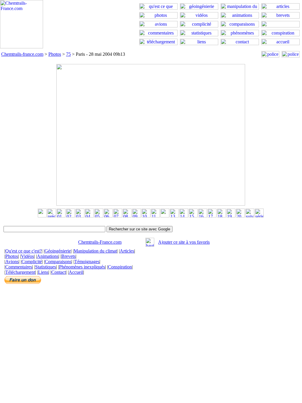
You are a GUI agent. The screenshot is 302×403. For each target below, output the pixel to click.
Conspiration (120, 266)
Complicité (32, 261)
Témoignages (86, 261)
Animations (47, 256)
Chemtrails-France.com (100, 242)
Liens (43, 272)
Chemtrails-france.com (22, 54)
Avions (12, 261)
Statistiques (45, 266)
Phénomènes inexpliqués (82, 266)
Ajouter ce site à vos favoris (184, 242)
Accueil (76, 272)
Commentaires (18, 266)
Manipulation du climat (95, 250)
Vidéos (27, 256)
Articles (127, 250)
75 (68, 54)
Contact (58, 272)
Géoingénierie (58, 250)
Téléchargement (20, 272)
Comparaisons (58, 261)
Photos (54, 54)
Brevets (68, 256)
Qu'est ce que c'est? (23, 250)
